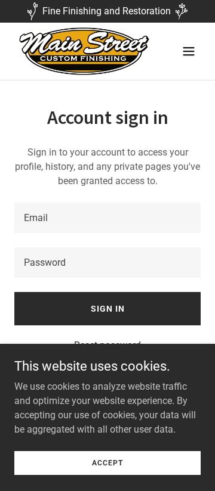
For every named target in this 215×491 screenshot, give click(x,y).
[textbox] (107, 218)
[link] (79, 51)
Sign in (108, 308)
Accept (107, 462)
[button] (189, 51)
